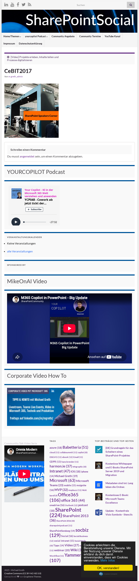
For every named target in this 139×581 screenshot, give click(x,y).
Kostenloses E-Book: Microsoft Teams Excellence (117, 498)
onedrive (57, 505)
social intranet (64, 540)
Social (67, 535)
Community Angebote (63, 36)
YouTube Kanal (112, 36)
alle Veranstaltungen (20, 251)
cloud (54, 452)
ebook (67, 457)
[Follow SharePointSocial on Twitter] (24, 3)
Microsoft (62, 480)
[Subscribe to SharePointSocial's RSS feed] (29, 3)
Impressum (9, 43)
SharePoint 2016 (65, 521)
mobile (70, 485)
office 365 (73, 500)
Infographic (79, 466)
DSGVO (56, 457)
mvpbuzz (75, 490)
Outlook (71, 505)
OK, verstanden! (108, 567)
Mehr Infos (107, 560)
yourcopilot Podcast (35, 36)
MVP (61, 490)
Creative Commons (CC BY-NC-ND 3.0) (22, 573)
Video (72, 545)
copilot (82, 452)
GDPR (55, 461)
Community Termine (90, 36)
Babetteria (75, 447)
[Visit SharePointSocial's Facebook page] (18, 3)
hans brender (70, 461)
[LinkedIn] (6, 3)
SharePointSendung (62, 530)
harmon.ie (61, 466)
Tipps (58, 545)
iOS (76, 471)
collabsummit (68, 452)
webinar (62, 550)
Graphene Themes (32, 576)
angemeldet (27, 156)
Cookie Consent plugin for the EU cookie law (108, 574)
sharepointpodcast (61, 525)
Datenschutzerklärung (30, 43)
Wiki (77, 550)
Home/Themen (11, 36)
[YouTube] (12, 3)
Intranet (60, 471)
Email (78, 457)
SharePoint (65, 512)
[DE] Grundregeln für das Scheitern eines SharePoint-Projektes (119, 451)
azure (56, 447)
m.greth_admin (16, 76)
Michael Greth (66, 476)
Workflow (57, 555)
